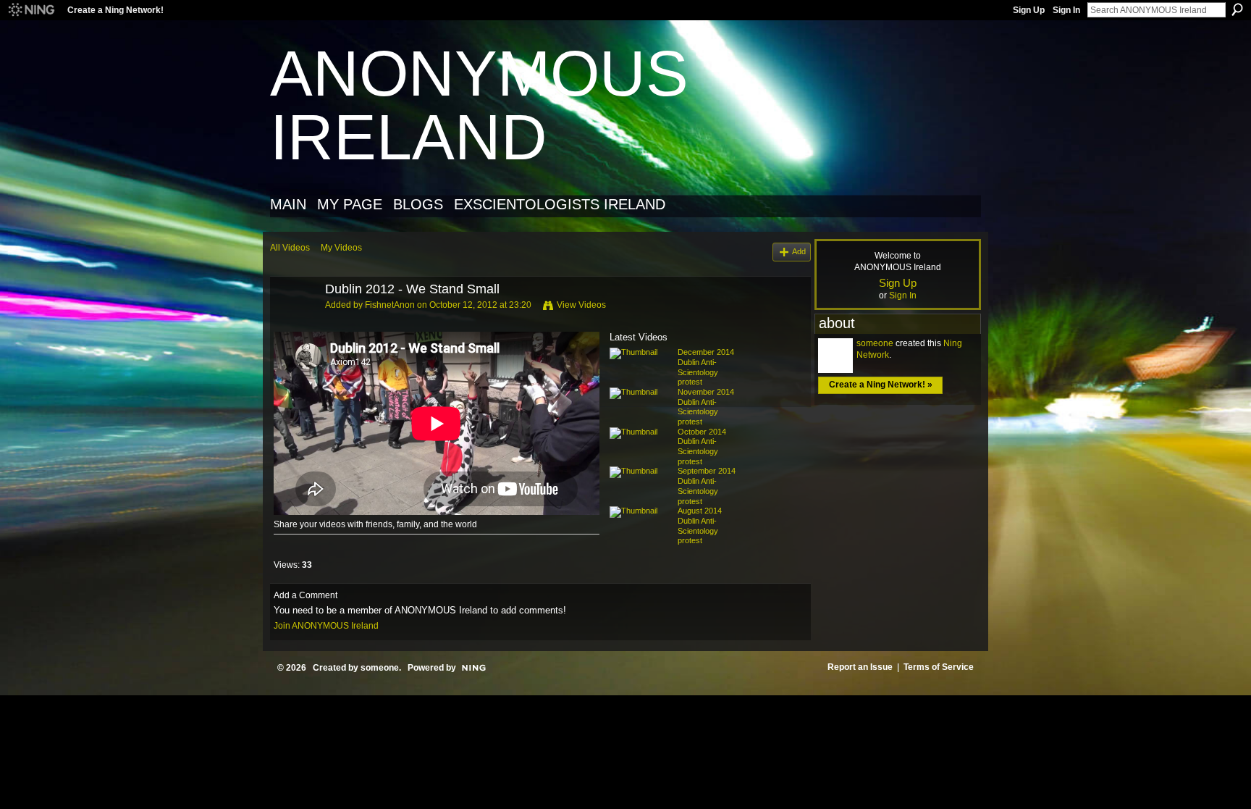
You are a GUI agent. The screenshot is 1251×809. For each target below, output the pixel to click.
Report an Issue (860, 667)
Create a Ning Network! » (880, 385)
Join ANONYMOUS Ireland (326, 626)
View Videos (581, 305)
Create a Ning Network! (115, 10)
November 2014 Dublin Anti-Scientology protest (706, 406)
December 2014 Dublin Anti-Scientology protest (706, 367)
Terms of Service (939, 667)
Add (799, 251)
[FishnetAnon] (297, 322)
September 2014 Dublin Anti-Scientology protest (707, 485)
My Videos (341, 248)
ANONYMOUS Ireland (479, 105)
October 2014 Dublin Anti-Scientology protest (702, 446)
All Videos (290, 248)
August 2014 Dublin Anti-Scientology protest (700, 525)
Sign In (1066, 10)
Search (1237, 9)
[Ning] (31, 10)
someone (874, 343)
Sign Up (1029, 10)
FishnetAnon (390, 305)
